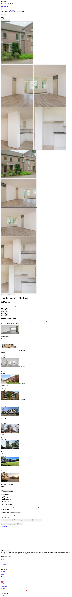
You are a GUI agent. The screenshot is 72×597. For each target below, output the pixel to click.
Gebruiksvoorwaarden (5, 595)
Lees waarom (4, 6)
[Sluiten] (2, 8)
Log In (2, 18)
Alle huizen (18, 11)
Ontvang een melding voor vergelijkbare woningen (11, 512)
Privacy (12, 595)
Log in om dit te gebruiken (8, 526)
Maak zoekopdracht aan (8, 491)
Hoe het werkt (4, 11)
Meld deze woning (6, 551)
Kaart (23, 11)
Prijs (9, 11)
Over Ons (13, 11)
